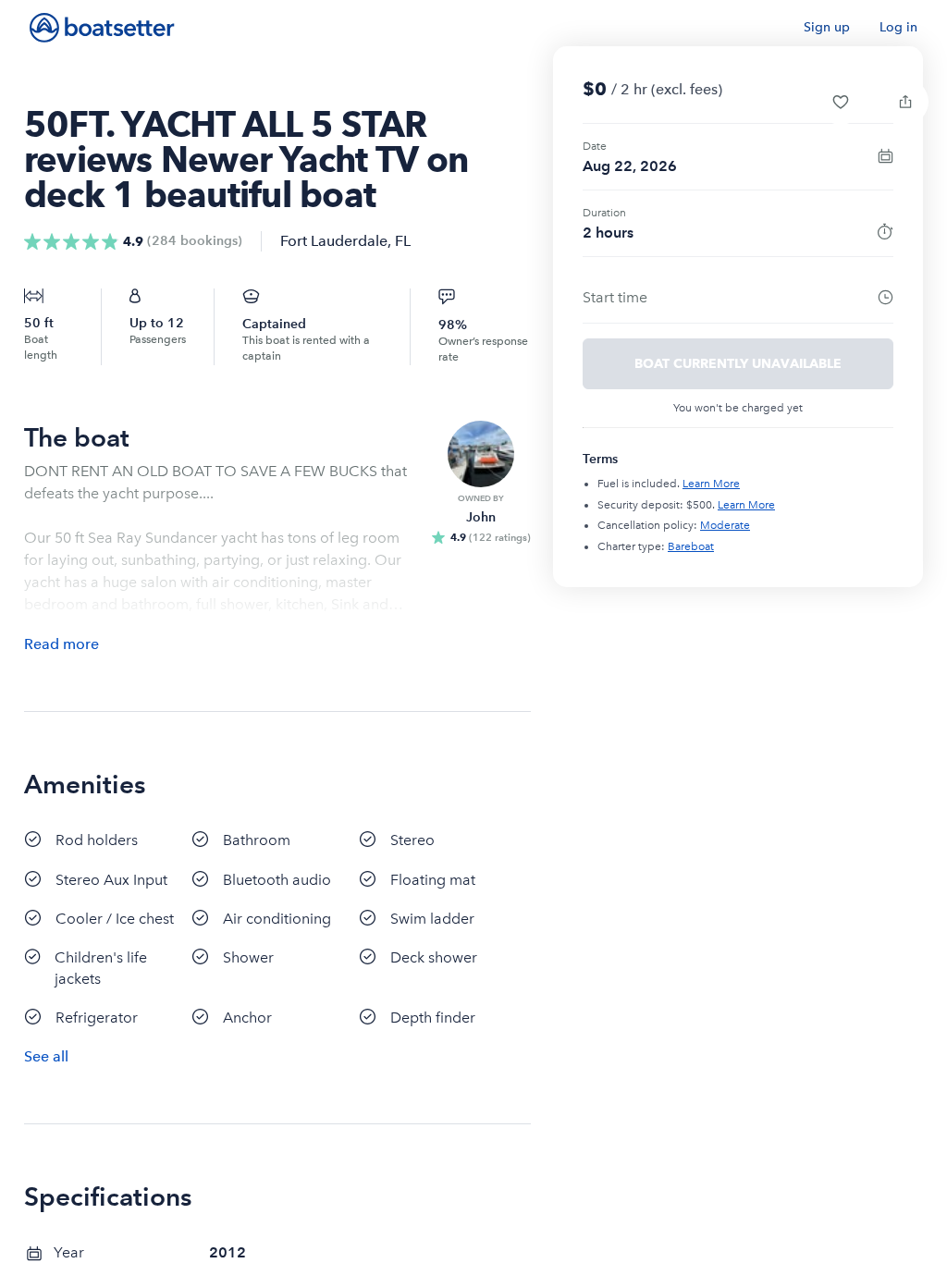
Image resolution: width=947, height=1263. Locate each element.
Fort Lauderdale (333, 241)
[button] (841, 102)
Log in (898, 27)
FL (403, 241)
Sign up (827, 27)
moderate (725, 525)
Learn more (711, 483)
